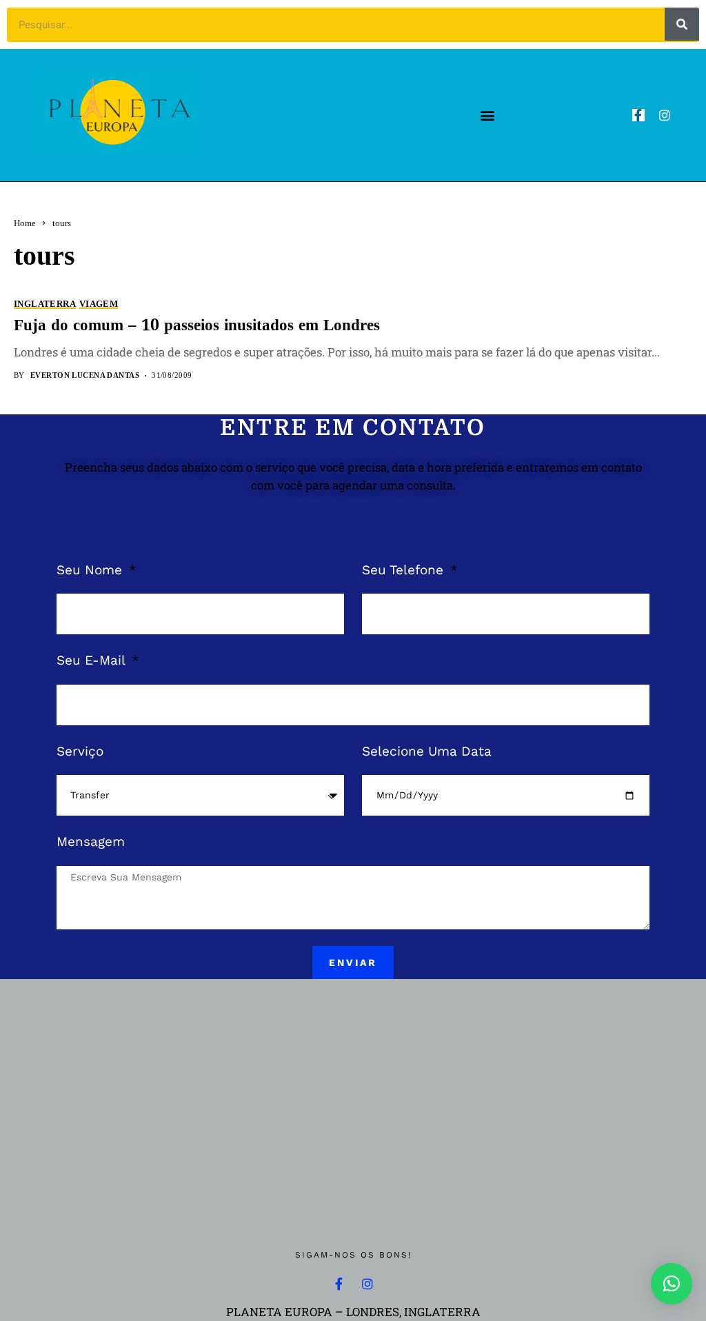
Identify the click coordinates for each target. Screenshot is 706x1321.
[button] (487, 114)
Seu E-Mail (93, 660)
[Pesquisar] (682, 24)
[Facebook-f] (638, 115)
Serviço (80, 751)
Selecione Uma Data (427, 751)
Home (25, 223)
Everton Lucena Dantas (84, 375)
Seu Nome (91, 570)
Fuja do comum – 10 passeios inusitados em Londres (197, 325)
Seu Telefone (404, 570)
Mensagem (91, 841)
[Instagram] (664, 115)
